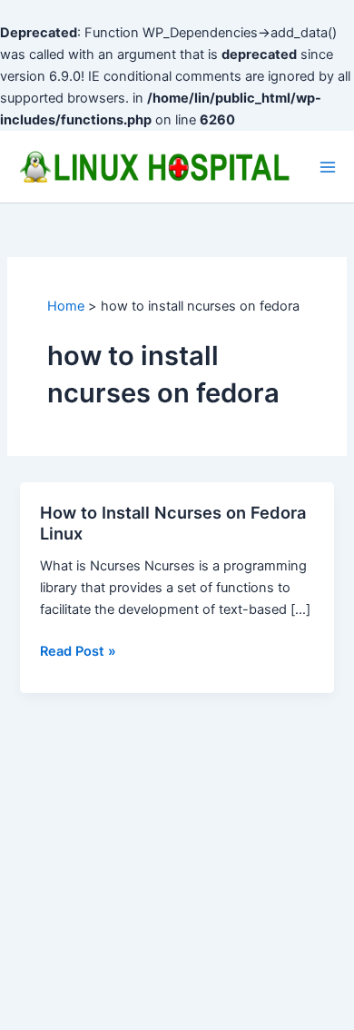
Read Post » (78, 652)
